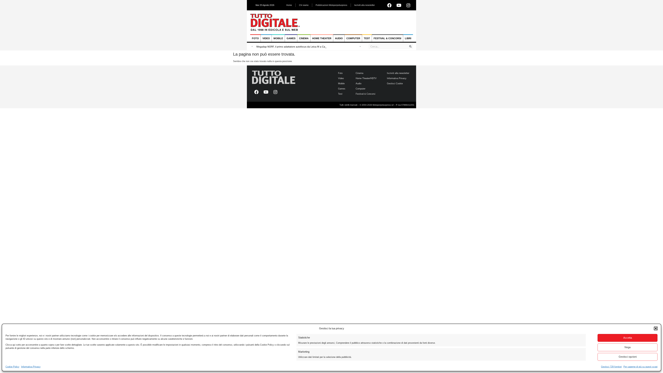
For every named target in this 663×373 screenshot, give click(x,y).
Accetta (627, 337)
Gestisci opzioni (628, 356)
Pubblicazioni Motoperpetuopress (331, 5)
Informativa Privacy (31, 366)
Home (289, 5)
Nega (627, 347)
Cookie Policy (12, 366)
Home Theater (321, 38)
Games (291, 38)
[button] (655, 328)
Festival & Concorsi (387, 38)
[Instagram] (408, 5)
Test (367, 38)
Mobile (278, 38)
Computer (353, 38)
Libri (408, 38)
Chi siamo (304, 5)
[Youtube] (399, 5)
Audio (339, 38)
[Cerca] (410, 46)
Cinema (304, 38)
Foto (255, 38)
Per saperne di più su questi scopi (640, 366)
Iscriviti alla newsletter (364, 5)
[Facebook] (389, 5)
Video (266, 38)
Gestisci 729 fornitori (611, 366)
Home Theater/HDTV (366, 78)
